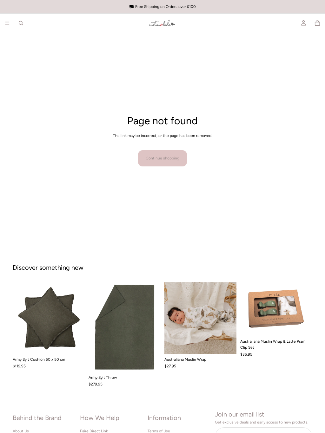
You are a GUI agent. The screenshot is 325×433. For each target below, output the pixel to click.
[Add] (75, 344)
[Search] (21, 23)
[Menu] (7, 23)
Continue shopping (162, 158)
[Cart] (317, 23)
